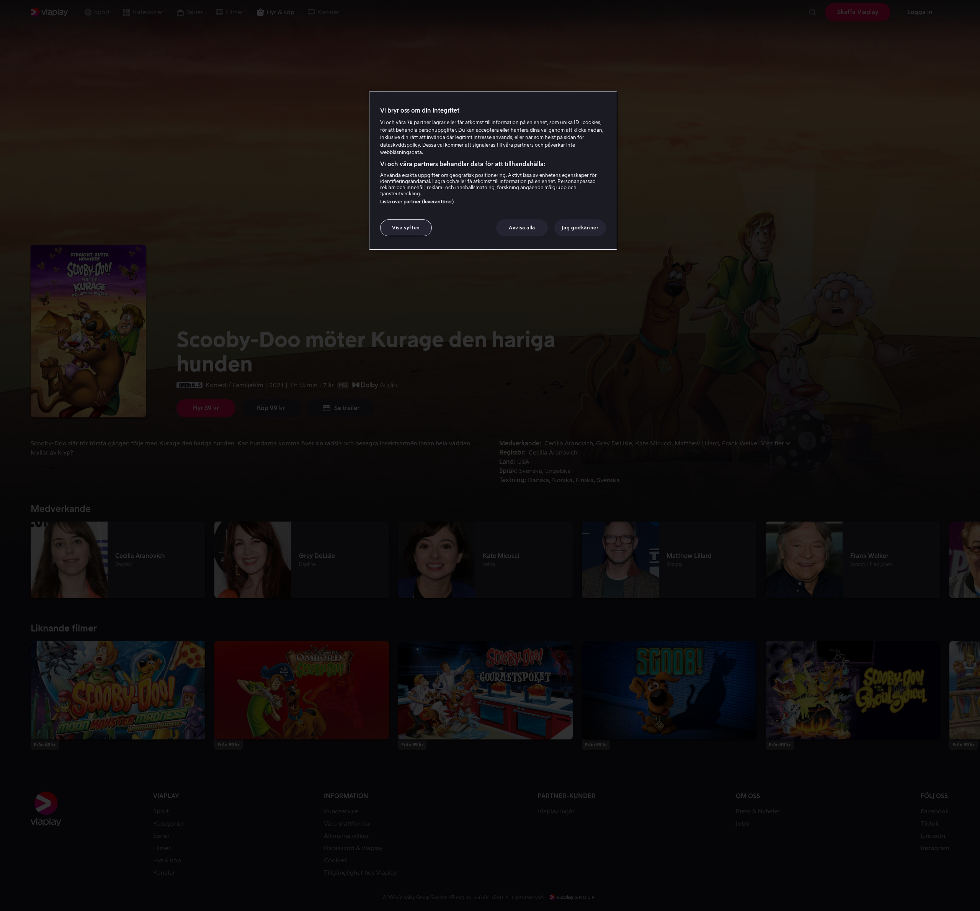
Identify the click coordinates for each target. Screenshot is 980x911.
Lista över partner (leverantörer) (417, 201)
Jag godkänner (580, 227)
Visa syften (406, 227)
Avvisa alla (522, 227)
